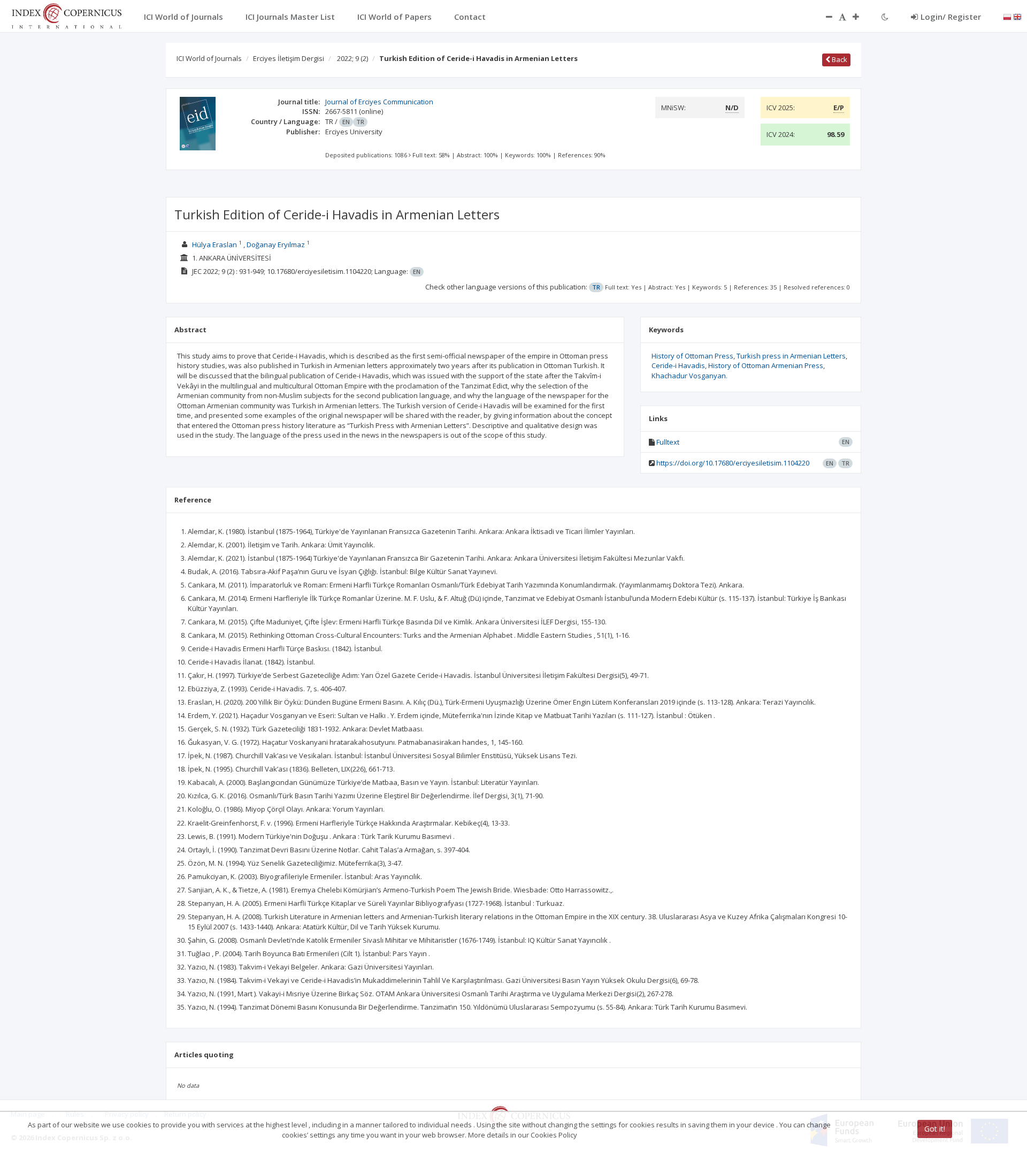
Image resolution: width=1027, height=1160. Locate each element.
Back (838, 59)
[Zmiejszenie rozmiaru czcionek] (824, 16)
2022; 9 (352, 58)
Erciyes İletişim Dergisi (288, 58)
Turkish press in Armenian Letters (791, 356)
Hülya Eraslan (214, 244)
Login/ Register (951, 16)
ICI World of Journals (209, 58)
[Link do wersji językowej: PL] (1007, 16)
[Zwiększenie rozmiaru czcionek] (861, 16)
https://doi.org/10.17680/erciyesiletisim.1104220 (732, 463)
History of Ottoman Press (692, 356)
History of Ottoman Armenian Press (765, 365)
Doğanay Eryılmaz (276, 244)
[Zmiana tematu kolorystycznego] (885, 16)
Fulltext (667, 442)
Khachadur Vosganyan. (689, 375)
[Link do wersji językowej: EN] (1017, 16)
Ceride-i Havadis (678, 365)
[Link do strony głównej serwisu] (66, 15)
